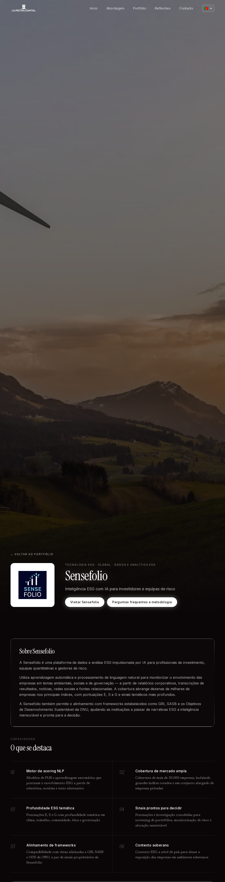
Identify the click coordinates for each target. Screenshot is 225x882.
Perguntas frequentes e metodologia (142, 602)
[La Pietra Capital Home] (24, 8)
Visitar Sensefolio (84, 602)
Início (94, 8)
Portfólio (139, 8)
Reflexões (163, 8)
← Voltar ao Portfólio (32, 554)
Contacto (186, 8)
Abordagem (115, 8)
